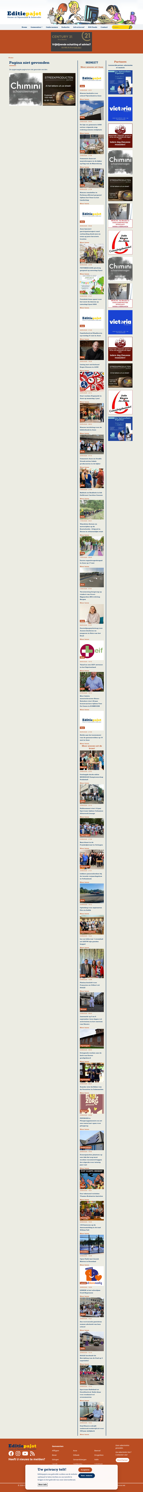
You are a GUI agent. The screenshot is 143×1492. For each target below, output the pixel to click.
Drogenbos (99, 1455)
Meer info (42, 1484)
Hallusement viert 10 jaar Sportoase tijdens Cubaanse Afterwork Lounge (91, 811)
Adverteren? (79, 27)
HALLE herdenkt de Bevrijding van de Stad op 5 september (91, 1358)
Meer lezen (84, 99)
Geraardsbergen (79, 1459)
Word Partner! (122, 1460)
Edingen (55, 1459)
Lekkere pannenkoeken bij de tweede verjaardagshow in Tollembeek (91, 876)
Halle (96, 1459)
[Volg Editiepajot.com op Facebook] (11, 1455)
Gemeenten (57, 1446)
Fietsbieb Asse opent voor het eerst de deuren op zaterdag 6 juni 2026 (91, 301)
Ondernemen (52, 27)
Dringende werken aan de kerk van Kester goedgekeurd (90, 1055)
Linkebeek (98, 1464)
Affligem (55, 1450)
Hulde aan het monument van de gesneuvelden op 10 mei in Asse (91, 737)
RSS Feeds (92, 27)
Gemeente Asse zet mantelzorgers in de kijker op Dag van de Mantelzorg (91, 161)
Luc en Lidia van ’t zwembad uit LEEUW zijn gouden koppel (91, 941)
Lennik (54, 1464)
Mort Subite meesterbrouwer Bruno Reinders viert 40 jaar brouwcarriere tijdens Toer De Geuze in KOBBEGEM (91, 701)
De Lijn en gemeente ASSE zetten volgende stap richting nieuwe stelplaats (91, 127)
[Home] (25, 14)
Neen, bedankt (86, 1476)
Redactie (65, 27)
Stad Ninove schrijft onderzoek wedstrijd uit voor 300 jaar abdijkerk (92, 1428)
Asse (75, 1450)
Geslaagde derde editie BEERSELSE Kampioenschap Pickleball (91, 777)
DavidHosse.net (118, 1485)
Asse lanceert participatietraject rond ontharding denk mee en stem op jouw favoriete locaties (90, 234)
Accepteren (85, 1470)
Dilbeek (76, 1455)
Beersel (97, 1450)
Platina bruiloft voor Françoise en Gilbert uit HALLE (90, 985)
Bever (54, 1455)
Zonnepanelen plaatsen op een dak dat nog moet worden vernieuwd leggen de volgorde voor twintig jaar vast (91, 1160)
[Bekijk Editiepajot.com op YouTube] (25, 1455)
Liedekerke (77, 1464)
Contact (104, 27)
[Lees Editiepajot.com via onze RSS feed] (32, 1455)
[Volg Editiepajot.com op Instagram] (18, 1455)
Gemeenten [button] (36, 27)
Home (24, 27)
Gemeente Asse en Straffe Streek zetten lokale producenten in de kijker (91, 461)
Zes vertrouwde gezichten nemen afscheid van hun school (91, 1324)
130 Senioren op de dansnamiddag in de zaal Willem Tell (90, 1227)
